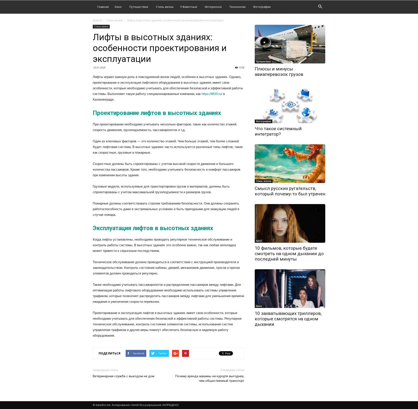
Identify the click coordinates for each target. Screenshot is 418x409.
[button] (320, 7)
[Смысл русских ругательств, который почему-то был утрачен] (290, 163)
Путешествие (138, 7)
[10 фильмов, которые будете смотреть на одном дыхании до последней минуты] (290, 223)
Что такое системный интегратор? (278, 131)
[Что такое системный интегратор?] (290, 104)
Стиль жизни (165, 7)
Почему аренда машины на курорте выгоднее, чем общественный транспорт (209, 378)
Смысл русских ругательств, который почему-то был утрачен (290, 191)
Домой (97, 20)
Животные (189, 7)
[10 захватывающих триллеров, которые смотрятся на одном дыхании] (290, 288)
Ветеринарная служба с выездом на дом (123, 376)
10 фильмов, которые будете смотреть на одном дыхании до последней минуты (289, 254)
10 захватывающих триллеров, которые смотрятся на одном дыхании (288, 319)
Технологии (237, 7)
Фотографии (262, 7)
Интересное (213, 7)
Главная (103, 7)
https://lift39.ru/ (212, 94)
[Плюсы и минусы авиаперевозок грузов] (290, 44)
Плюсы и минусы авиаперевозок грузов (279, 71)
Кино (118, 7)
